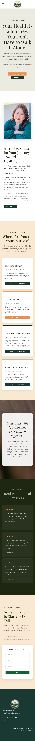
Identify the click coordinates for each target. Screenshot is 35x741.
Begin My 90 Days (17, 317)
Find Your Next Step (17, 74)
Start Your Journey (17, 283)
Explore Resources (17, 385)
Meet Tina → (17, 78)
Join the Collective (17, 351)
